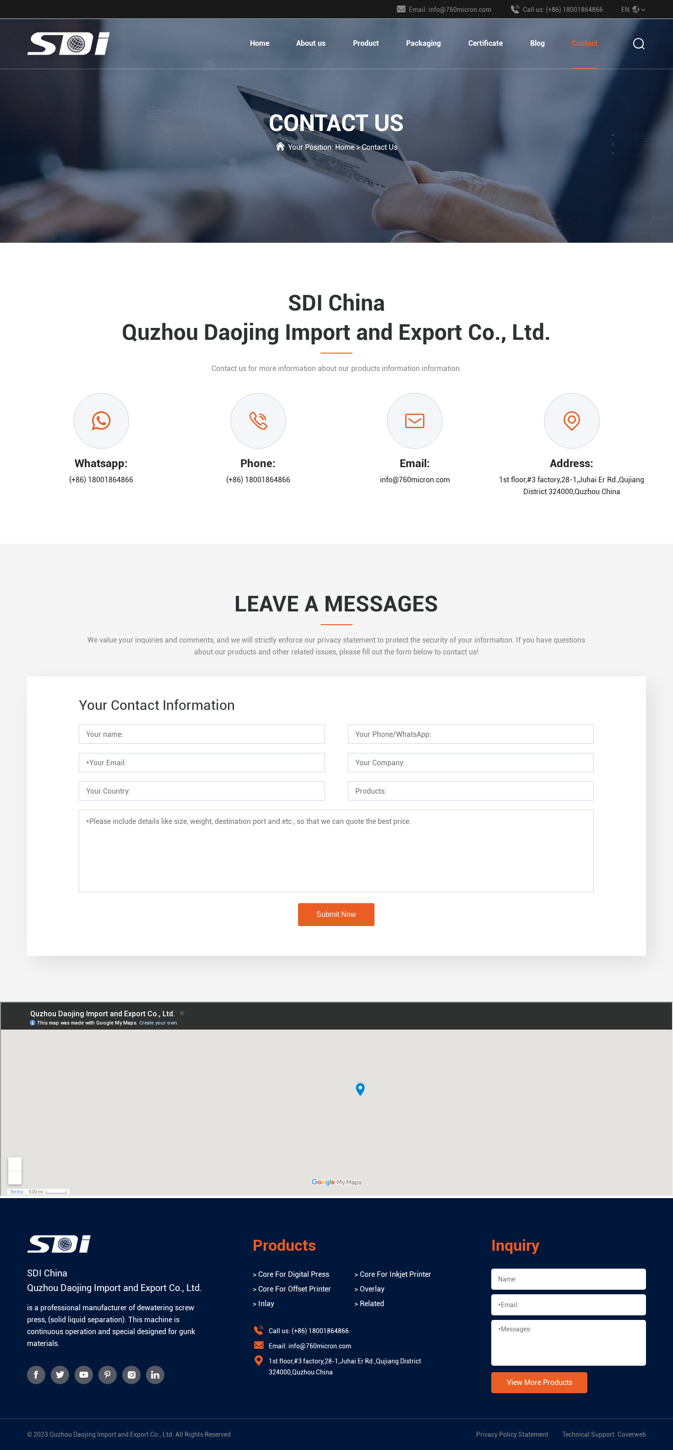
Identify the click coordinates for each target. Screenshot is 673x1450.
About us (311, 43)
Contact (585, 43)
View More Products (539, 1382)
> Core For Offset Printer (292, 1289)
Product (366, 43)
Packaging (423, 43)
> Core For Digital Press (291, 1274)
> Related (369, 1303)
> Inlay (263, 1303)
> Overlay (369, 1289)
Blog (537, 43)
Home (259, 43)
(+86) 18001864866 (101, 479)
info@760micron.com (415, 479)
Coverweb (632, 1434)
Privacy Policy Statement (512, 1434)
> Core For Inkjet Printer (392, 1274)
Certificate (485, 43)
